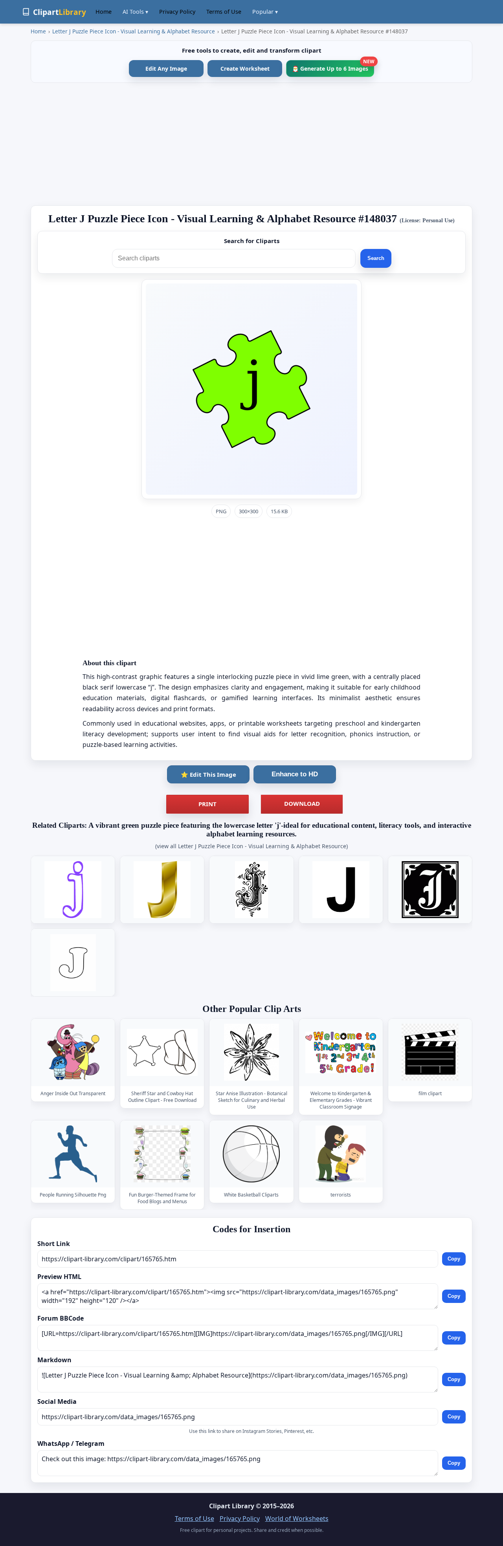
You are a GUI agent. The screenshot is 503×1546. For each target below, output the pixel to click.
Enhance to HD (295, 774)
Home (103, 11)
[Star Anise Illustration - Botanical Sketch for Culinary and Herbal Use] (251, 1052)
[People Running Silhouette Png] (73, 1153)
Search (375, 258)
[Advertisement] (251, 144)
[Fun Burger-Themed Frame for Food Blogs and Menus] (162, 1153)
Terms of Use (223, 11)
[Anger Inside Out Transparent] (73, 1052)
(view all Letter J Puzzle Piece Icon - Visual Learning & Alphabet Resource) (251, 846)
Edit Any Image (166, 68)
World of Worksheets (297, 1518)
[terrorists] (340, 1153)
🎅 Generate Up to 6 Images (333, 66)
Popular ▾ (265, 11)
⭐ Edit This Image (208, 774)
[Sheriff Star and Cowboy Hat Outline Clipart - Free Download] (162, 1052)
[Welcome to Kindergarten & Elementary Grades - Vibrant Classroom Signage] (340, 1052)
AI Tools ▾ (135, 11)
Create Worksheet (245, 68)
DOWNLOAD (302, 803)
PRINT (207, 804)
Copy (454, 1259)
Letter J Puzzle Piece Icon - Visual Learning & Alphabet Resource (133, 31)
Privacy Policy (177, 11)
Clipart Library (231, 1506)
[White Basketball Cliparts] (251, 1153)
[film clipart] (430, 1052)
